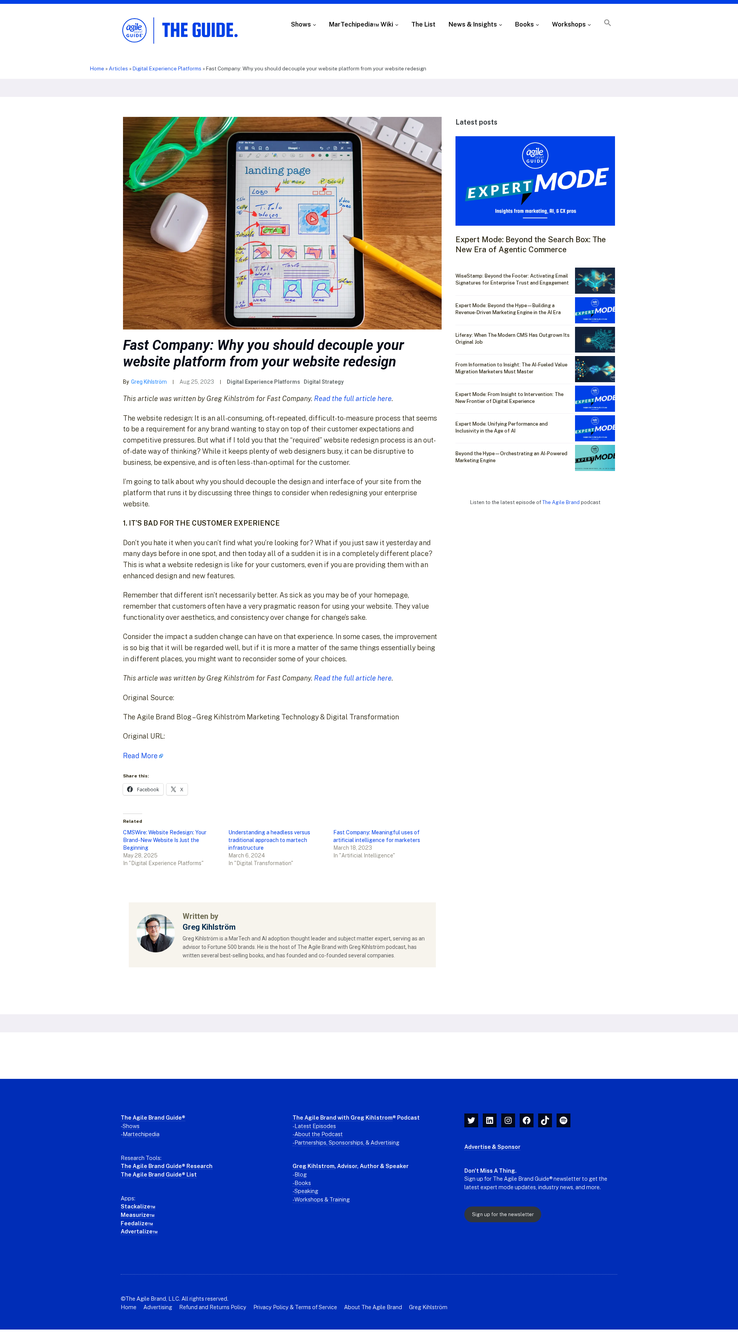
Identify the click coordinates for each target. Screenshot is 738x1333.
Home (97, 68)
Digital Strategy (324, 382)
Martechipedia (141, 1134)
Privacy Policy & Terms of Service (295, 1307)
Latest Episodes (315, 1126)
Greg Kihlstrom (313, 1166)
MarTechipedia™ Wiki (361, 24)
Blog (300, 1174)
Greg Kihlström (149, 382)
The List (423, 24)
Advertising (157, 1307)
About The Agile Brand (373, 1307)
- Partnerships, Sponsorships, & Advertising (346, 1142)
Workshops (569, 24)
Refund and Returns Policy (212, 1307)
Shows (301, 24)
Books (524, 24)
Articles (118, 68)
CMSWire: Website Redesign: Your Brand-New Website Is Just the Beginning (164, 840)
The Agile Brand (561, 502)
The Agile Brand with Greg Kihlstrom (342, 1117)
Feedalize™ (137, 1223)
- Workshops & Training (321, 1199)
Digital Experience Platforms (167, 68)
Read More (140, 756)
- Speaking (305, 1191)
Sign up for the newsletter (503, 1214)
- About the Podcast (318, 1134)
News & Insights (473, 24)
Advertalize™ (139, 1231)
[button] (608, 24)
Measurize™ (138, 1215)
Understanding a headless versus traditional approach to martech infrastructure (269, 840)
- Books (302, 1183)
